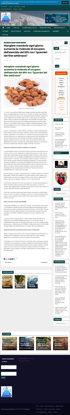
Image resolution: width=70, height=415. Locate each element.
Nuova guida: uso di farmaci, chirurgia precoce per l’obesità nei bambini (15, 262)
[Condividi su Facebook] (4, 259)
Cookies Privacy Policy (29, 27)
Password (57, 59)
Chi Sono (11, 6)
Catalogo (23, 6)
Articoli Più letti (59, 124)
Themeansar (26, 409)
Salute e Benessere (8, 341)
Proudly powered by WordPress (8, 409)
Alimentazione (7, 42)
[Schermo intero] (66, 166)
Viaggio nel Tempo (45, 27)
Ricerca (18, 42)
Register (20, 9)
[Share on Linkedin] (12, 259)
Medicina (13, 42)
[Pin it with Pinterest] (10, 259)
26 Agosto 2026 (9, 347)
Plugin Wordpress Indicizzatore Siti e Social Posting (60, 134)
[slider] (60, 166)
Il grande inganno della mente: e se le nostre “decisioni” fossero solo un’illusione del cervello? (61, 310)
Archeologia (57, 341)
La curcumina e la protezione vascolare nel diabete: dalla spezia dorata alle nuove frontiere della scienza (61, 269)
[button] (67, 31)
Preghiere (15, 9)
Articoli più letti (4, 6)
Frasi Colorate (17, 6)
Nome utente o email (60, 52)
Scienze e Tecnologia (25, 341)
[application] (61, 164)
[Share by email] (14, 259)
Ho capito (65, 2)
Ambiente (23, 338)
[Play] (56, 166)
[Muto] (65, 166)
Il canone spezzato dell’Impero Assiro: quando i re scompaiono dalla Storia (60, 300)
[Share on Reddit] (8, 259)
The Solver (23, 42)
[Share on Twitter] (6, 259)
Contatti (16, 27)
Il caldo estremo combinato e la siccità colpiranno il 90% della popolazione (37, 262)
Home (8, 27)
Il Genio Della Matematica (6, 9)
